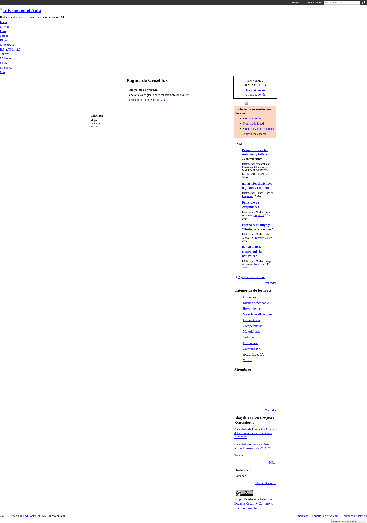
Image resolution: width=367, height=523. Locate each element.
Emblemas (302, 515)
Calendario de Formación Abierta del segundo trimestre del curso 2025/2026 (254, 433)
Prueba (238, 455)
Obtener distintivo (265, 483)
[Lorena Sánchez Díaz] (248, 389)
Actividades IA (253, 354)
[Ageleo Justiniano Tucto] (248, 379)
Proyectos (247, 167)
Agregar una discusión (251, 277)
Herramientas (252, 308)
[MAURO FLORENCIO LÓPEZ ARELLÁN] (239, 379)
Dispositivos (251, 320)
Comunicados (252, 349)
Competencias (252, 326)
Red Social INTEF (34, 515)
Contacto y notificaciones (258, 128)
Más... (272, 462)
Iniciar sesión (314, 2)
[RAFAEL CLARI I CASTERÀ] (258, 379)
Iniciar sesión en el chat (344, 521)
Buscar (363, 2)
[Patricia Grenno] (268, 400)
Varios (247, 360)
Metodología (251, 331)
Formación (250, 343)
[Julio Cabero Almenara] (258, 400)
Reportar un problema (325, 515)
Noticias (248, 337)
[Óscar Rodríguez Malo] (268, 379)
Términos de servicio (354, 515)
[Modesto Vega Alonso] (239, 389)
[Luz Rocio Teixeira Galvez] (239, 400)
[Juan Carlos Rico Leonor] (258, 389)
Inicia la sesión (257, 94)
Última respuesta (263, 167)
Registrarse (298, 2)
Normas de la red (253, 123)
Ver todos (270, 282)
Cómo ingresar (252, 118)
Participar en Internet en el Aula (146, 99)
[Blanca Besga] (268, 389)
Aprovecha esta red (254, 133)
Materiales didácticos (257, 314)
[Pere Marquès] (248, 400)
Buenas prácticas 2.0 (257, 303)
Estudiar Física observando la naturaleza (252, 252)
